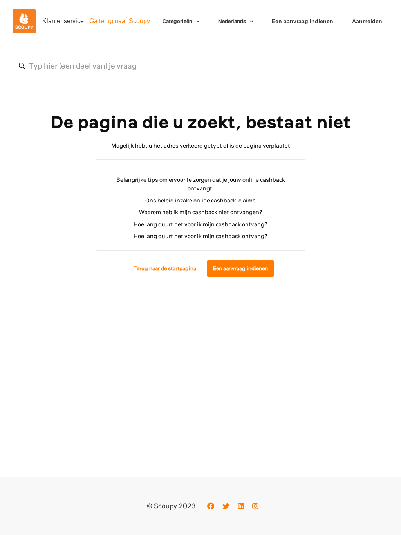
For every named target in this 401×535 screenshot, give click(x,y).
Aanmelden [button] (367, 21)
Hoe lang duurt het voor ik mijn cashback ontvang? (200, 224)
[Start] (24, 21)
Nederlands (232, 21)
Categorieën (178, 21)
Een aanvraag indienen (302, 21)
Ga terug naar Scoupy (119, 21)
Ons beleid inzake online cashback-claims (200, 200)
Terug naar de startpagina (165, 268)
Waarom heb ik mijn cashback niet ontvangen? (200, 212)
